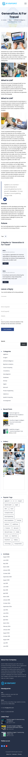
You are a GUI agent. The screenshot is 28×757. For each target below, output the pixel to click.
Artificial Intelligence (8, 361)
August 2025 (6, 580)
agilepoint (7, 501)
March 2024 (6, 623)
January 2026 (6, 570)
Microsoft (5, 387)
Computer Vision (9, 512)
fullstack (7, 524)
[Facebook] (2, 746)
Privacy (20, 754)
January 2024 (6, 629)
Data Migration (7, 374)
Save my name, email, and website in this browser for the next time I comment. (12, 322)
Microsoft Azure (8, 532)
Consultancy (6, 371)
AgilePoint (5, 354)
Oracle (6, 536)
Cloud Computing (7, 367)
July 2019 (5, 643)
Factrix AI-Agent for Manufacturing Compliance (16, 413)
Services (14, 754)
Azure (12, 508)
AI (5, 236)
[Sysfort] (9, 3)
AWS (6, 508)
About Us (8, 754)
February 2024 (6, 626)
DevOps (5, 380)
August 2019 (6, 639)
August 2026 (6, 557)
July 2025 (5, 583)
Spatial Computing (8, 397)
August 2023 (6, 633)
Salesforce (6, 394)
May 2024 (5, 616)
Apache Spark (8, 505)
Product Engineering (8, 390)
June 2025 (5, 586)
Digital (4, 384)
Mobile (17, 532)
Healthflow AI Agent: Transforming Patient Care (16, 430)
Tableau (16, 540)
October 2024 (6, 603)
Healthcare (15, 524)
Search (3, 341)
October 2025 (6, 573)
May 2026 (5, 563)
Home (4, 20)
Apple (16, 505)
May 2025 (5, 590)
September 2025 (7, 576)
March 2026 (6, 567)
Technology (8, 543)
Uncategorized (7, 400)
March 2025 (6, 596)
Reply (5, 263)
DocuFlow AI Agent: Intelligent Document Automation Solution (16, 422)
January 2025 (6, 600)
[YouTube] (6, 746)
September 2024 (7, 606)
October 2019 (6, 636)
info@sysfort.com (9, 707)
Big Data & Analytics (8, 364)
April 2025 (5, 593)
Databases (6, 377)
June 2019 (5, 646)
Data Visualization (9, 520)
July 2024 (5, 610)
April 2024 (5, 619)
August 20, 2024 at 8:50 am (9, 272)
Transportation (18, 543)
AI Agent (5, 357)
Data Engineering (9, 516)
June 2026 (5, 560)
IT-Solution (7, 528)
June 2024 (5, 613)
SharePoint (7, 540)
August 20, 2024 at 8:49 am (9, 252)
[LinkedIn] (4, 746)
